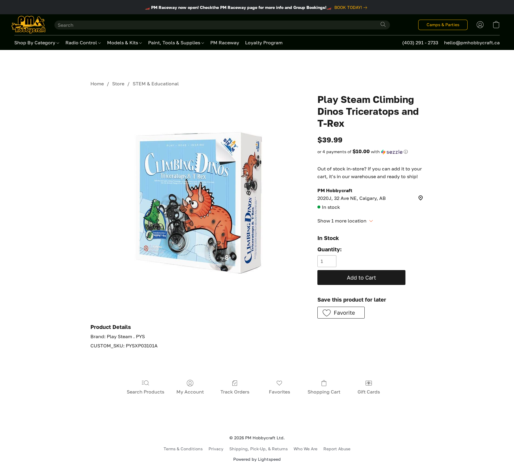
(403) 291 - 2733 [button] (420, 43)
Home (97, 84)
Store (118, 84)
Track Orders (234, 392)
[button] (28, 24)
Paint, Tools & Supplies (174, 43)
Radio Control (81, 43)
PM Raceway (224, 43)
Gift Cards (369, 392)
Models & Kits (123, 43)
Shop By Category (35, 43)
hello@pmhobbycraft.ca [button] (472, 43)
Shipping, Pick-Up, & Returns (258, 448)
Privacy (216, 448)
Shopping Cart (324, 392)
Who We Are (305, 448)
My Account (190, 392)
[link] (351, 7)
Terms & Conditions (183, 448)
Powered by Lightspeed (257, 459)
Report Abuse (336, 448)
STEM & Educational (156, 84)
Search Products (145, 392)
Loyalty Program (264, 43)
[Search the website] (383, 24)
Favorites (279, 392)
